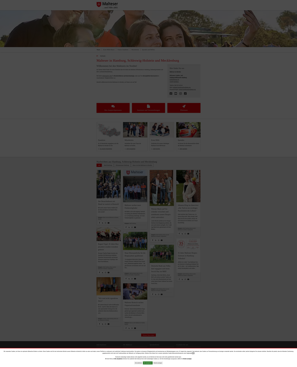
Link (193, 353)
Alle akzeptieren (148, 363)
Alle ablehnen (139, 363)
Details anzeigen (158, 363)
